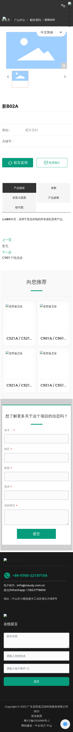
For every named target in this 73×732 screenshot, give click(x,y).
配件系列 (32, 130)
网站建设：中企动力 (33, 725)
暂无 (5, 246)
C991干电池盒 (12, 258)
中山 (49, 725)
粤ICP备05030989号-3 (36, 720)
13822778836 (36, 590)
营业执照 (36, 716)
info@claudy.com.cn (31, 585)
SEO (36, 711)
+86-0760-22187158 (29, 575)
